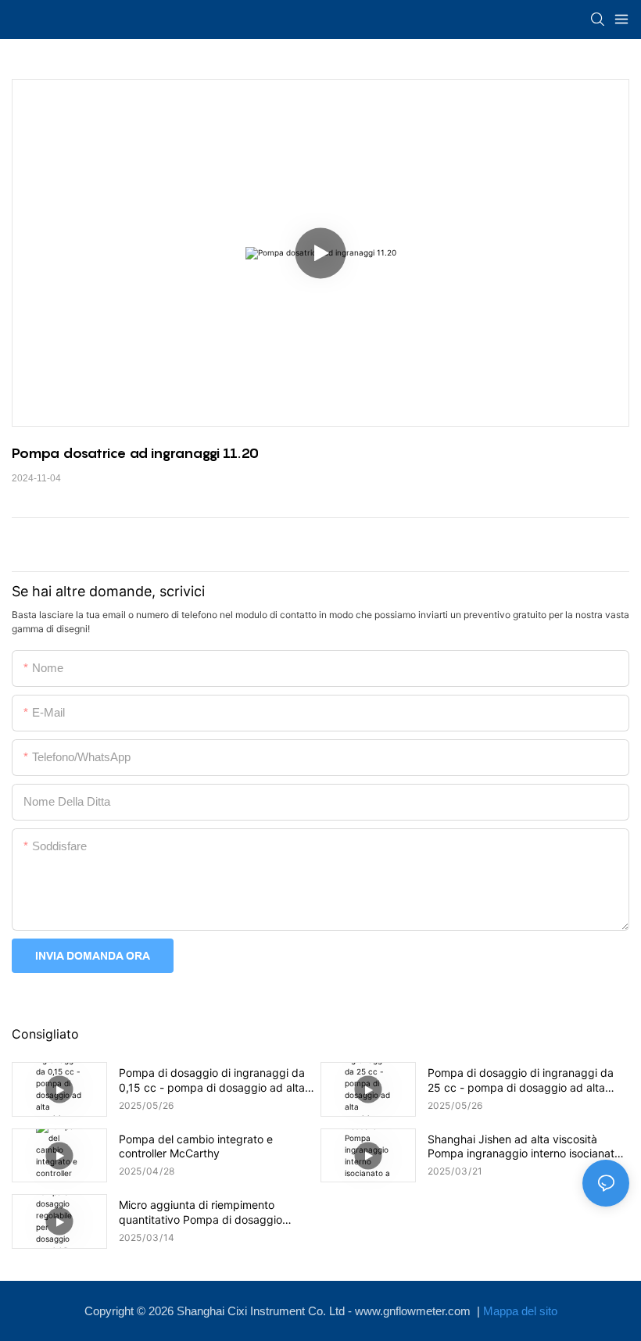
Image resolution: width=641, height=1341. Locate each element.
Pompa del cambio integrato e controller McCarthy (196, 1146)
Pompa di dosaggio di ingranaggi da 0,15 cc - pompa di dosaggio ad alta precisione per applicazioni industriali (213, 1080)
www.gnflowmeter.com (414, 1311)
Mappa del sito (520, 1311)
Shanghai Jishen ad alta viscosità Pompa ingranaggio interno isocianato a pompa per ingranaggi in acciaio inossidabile (524, 1146)
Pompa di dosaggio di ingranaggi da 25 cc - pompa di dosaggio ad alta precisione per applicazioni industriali (522, 1080)
